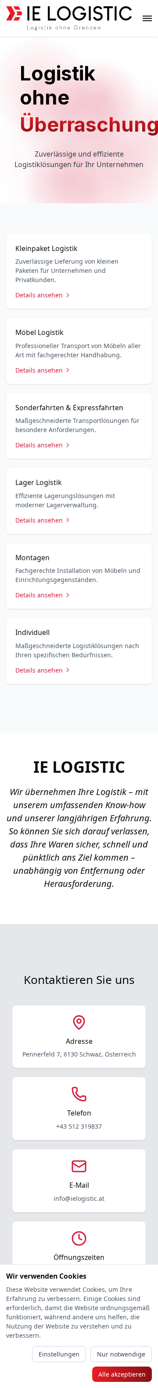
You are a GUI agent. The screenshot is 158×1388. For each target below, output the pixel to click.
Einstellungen (59, 1354)
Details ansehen (39, 295)
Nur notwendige (121, 1354)
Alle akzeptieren (122, 1374)
